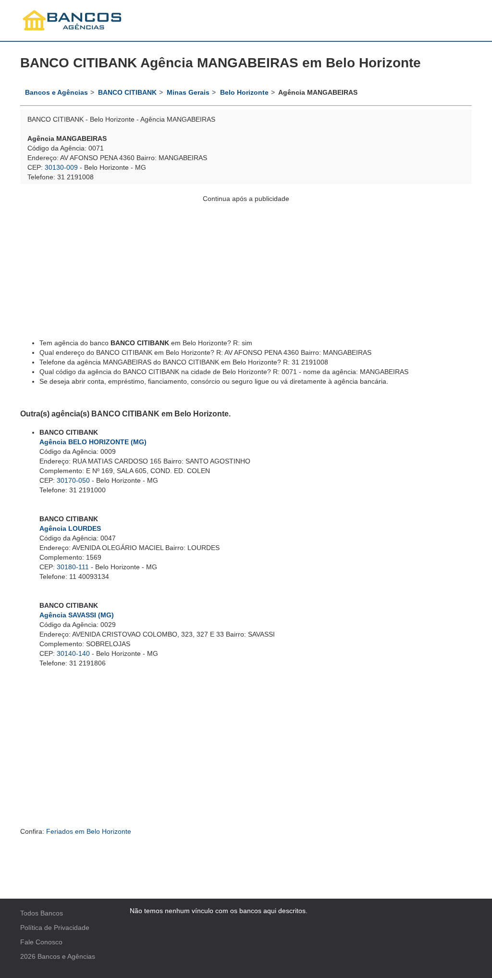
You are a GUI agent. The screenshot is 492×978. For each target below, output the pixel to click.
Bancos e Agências (66, 956)
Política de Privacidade (54, 927)
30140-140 (73, 653)
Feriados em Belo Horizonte (88, 831)
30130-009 (61, 167)
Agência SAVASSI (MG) (76, 615)
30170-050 (73, 480)
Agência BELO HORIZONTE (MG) (93, 442)
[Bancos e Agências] (72, 20)
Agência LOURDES (70, 528)
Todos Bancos (41, 913)
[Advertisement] (246, 270)
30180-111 (73, 567)
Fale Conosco (41, 942)
